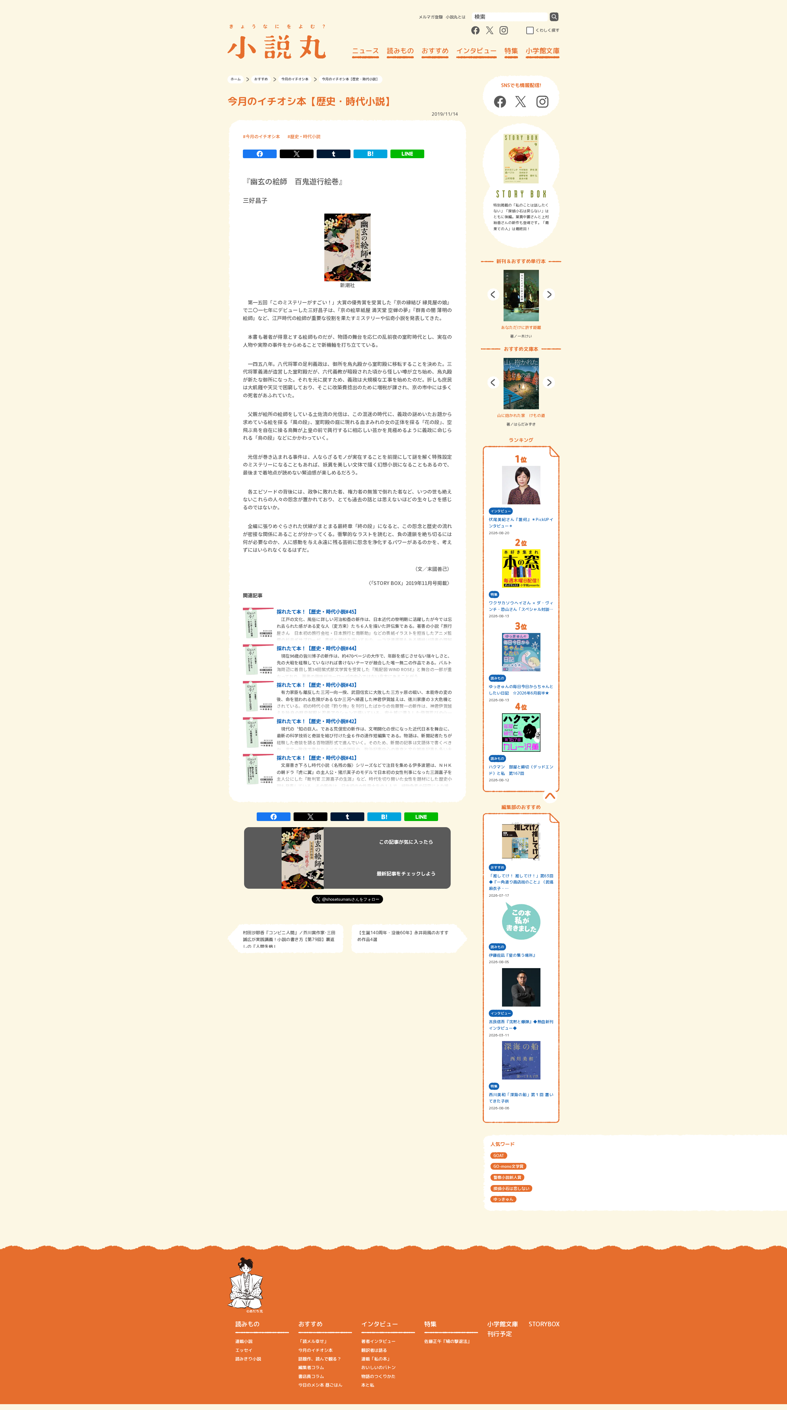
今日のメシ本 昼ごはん (320, 1385)
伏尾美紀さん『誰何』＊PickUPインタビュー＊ (521, 523)
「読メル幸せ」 (313, 1341)
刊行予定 (499, 1333)
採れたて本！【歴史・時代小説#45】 (318, 611)
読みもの (400, 50)
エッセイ (243, 1350)
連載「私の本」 (376, 1359)
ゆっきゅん (503, 1199)
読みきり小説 (248, 1359)
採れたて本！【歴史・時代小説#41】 (318, 757)
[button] (493, 294)
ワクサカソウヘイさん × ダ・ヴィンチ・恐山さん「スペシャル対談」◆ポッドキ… (521, 606)
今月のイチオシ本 (294, 79)
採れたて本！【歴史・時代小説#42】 (318, 721)
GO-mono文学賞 (508, 1166)
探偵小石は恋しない (511, 1188)
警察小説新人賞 (507, 1177)
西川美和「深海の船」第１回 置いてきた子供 (521, 1098)
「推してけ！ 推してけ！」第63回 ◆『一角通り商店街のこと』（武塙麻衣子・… (521, 882)
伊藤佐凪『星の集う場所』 (513, 955)
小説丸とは (456, 17)
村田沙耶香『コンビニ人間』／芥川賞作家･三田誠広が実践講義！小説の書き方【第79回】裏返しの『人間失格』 (289, 939)
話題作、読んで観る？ (319, 1359)
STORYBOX (544, 1324)
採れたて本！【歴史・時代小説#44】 (318, 648)
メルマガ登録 (431, 17)
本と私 (367, 1385)
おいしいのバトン (378, 1367)
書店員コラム (311, 1376)
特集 (511, 50)
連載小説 (243, 1341)
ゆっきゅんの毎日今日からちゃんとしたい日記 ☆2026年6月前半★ (521, 690)
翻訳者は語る (374, 1350)
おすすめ (435, 50)
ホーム (236, 79)
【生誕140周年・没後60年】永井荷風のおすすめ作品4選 (403, 936)
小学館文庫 (543, 50)
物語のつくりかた (378, 1376)
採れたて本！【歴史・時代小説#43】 (318, 684)
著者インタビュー (378, 1341)
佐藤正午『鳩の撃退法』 (448, 1341)
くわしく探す (548, 30)
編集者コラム (311, 1367)
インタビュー (476, 50)
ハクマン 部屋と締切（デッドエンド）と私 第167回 (521, 770)
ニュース (365, 50)
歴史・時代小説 (305, 136)
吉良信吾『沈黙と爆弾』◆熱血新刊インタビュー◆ (521, 1025)
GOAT (498, 1155)
